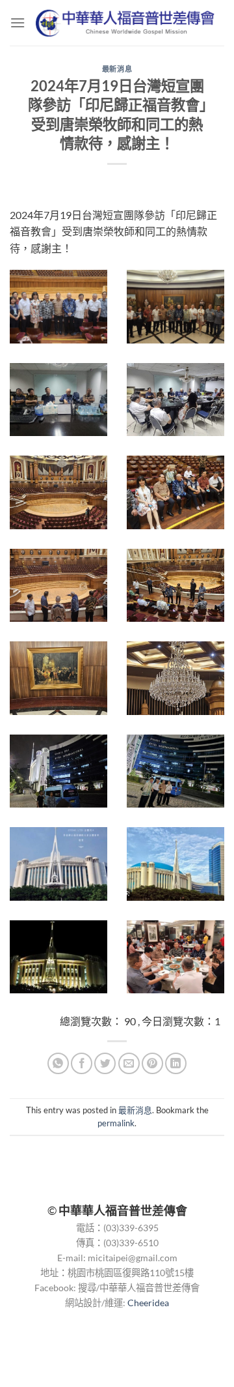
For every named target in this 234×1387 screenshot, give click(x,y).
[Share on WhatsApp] (58, 1063)
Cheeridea (148, 1302)
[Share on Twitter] (105, 1063)
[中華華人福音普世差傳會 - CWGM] (124, 22)
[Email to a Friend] (129, 1063)
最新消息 (117, 69)
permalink (116, 1123)
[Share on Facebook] (81, 1063)
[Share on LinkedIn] (176, 1063)
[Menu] (17, 22)
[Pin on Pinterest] (152, 1063)
